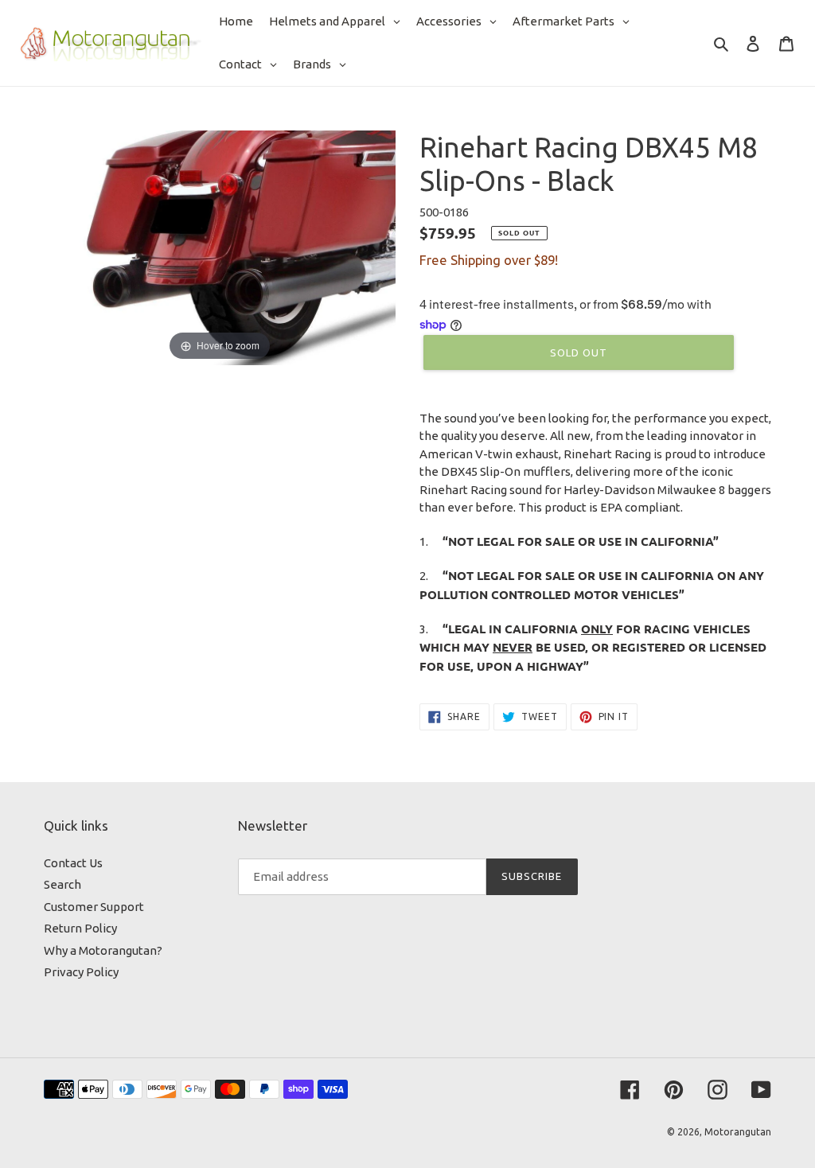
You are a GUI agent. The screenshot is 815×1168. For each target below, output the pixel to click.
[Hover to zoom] (220, 246)
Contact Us (73, 863)
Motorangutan (737, 1132)
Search (62, 884)
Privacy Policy (81, 972)
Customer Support (94, 906)
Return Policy (80, 928)
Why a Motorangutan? (103, 950)
